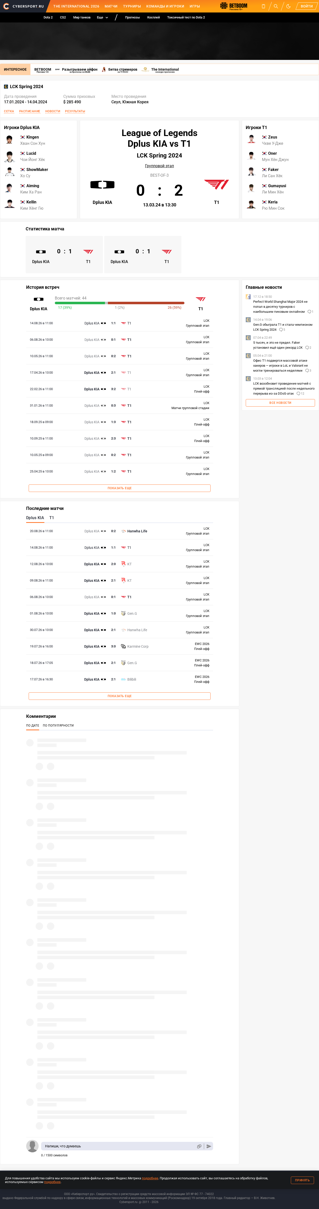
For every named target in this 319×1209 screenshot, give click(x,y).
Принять (302, 1180)
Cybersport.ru (128, 1202)
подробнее (150, 1178)
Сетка (9, 111)
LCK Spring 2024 (26, 86)
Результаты (75, 111)
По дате (32, 725)
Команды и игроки (165, 6)
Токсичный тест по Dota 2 (186, 17)
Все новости (280, 403)
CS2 (63, 17)
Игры (195, 6)
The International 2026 (76, 6)
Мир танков (81, 17)
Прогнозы (132, 17)
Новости (52, 111)
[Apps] (263, 6)
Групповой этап (159, 166)
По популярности (58, 725)
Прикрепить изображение (199, 1146)
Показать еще (120, 488)
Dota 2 (48, 17)
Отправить (209, 1146)
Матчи (111, 6)
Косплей (153, 17)
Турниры (132, 6)
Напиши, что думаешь (63, 1146)
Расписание (29, 111)
